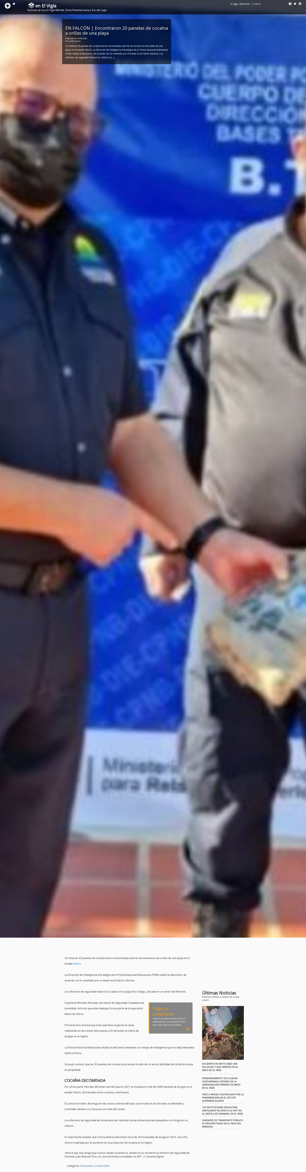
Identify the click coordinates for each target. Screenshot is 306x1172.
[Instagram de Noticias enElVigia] (298, 3)
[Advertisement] (123, 947)
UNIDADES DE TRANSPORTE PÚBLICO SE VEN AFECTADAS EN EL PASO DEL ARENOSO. (222, 1123)
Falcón (77, 963)
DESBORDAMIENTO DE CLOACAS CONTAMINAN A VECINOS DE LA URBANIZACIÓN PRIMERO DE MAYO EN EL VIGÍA (221, 1083)
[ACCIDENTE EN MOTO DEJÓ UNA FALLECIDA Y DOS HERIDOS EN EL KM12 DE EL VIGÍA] (223, 1033)
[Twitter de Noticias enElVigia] (293, 3)
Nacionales (103, 1166)
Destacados (87, 1166)
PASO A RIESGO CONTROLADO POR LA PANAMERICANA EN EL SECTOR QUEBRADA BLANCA (223, 1097)
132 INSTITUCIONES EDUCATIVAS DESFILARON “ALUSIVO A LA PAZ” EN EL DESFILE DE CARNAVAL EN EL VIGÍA (222, 1110)
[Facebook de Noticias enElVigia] (289, 3)
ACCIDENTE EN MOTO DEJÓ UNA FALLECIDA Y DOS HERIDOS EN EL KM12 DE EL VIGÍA (220, 1067)
